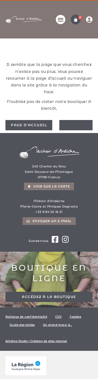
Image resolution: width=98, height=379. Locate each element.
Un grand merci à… (57, 325)
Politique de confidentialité (26, 317)
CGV (58, 317)
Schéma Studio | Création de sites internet (36, 341)
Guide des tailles (22, 325)
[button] (60, 19)
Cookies (75, 317)
